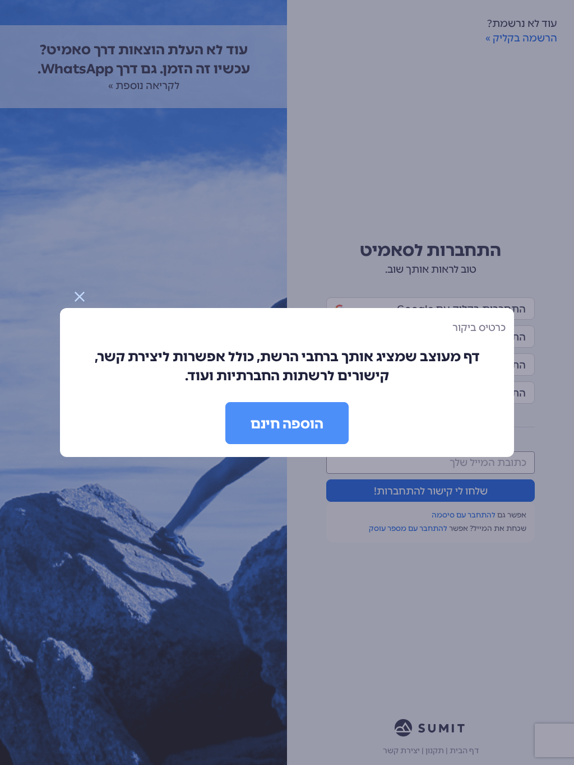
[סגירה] (79, 297)
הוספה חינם (287, 424)
